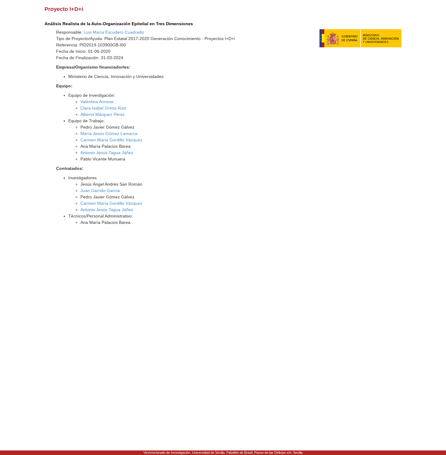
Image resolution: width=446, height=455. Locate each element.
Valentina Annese (96, 101)
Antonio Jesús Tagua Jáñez (106, 152)
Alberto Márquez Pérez (102, 114)
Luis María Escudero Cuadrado (114, 32)
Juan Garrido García (100, 190)
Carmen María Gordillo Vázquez (111, 139)
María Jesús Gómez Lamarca (108, 133)
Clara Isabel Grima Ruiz (103, 108)
